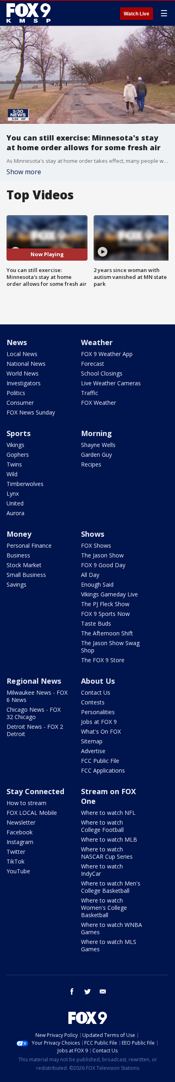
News (17, 342)
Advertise (93, 751)
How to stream (26, 803)
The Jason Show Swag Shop (110, 646)
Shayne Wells (98, 445)
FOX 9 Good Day (103, 565)
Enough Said (97, 584)
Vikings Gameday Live (109, 594)
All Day (90, 575)
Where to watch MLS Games (108, 945)
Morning (96, 433)
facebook (72, 991)
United (15, 503)
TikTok (15, 861)
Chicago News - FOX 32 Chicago (34, 713)
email (102, 991)
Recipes (91, 464)
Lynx (13, 493)
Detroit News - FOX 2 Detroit (35, 730)
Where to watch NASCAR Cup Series (107, 852)
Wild (12, 474)
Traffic (89, 393)
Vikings (15, 445)
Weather (97, 342)
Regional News (34, 681)
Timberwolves (25, 484)
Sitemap (92, 741)
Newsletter (21, 822)
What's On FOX (101, 731)
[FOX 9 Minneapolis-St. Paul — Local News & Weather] (30, 13)
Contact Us (95, 692)
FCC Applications (103, 770)
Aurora (15, 513)
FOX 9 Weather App (107, 354)
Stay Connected (35, 791)
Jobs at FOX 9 (99, 722)
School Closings (101, 373)
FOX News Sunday (31, 412)
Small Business (26, 575)
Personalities (98, 712)
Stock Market (24, 565)
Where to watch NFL (108, 812)
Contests (93, 702)
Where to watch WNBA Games (111, 928)
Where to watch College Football (102, 826)
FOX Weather (98, 402)
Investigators (24, 383)
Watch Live (136, 14)
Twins (14, 464)
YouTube (18, 871)
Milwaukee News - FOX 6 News (37, 696)
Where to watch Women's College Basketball (104, 907)
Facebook (20, 832)
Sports (19, 433)
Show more (24, 171)
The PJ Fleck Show (105, 604)
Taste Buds (96, 623)
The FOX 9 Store (103, 660)
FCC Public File (100, 761)
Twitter (16, 851)
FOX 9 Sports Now (105, 614)
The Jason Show (102, 555)
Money (19, 534)
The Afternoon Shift (107, 633)
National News (26, 363)
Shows (92, 534)
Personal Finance (29, 545)
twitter (87, 991)
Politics (16, 393)
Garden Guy (96, 454)
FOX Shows (96, 545)
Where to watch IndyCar (102, 869)
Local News (22, 354)
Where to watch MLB (109, 839)
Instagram (20, 842)
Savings (16, 584)
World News (23, 373)
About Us (98, 681)
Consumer (20, 402)
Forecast (92, 363)
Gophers (18, 454)
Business (18, 555)
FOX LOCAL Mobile (32, 812)
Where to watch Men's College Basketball (110, 886)
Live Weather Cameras (111, 383)
